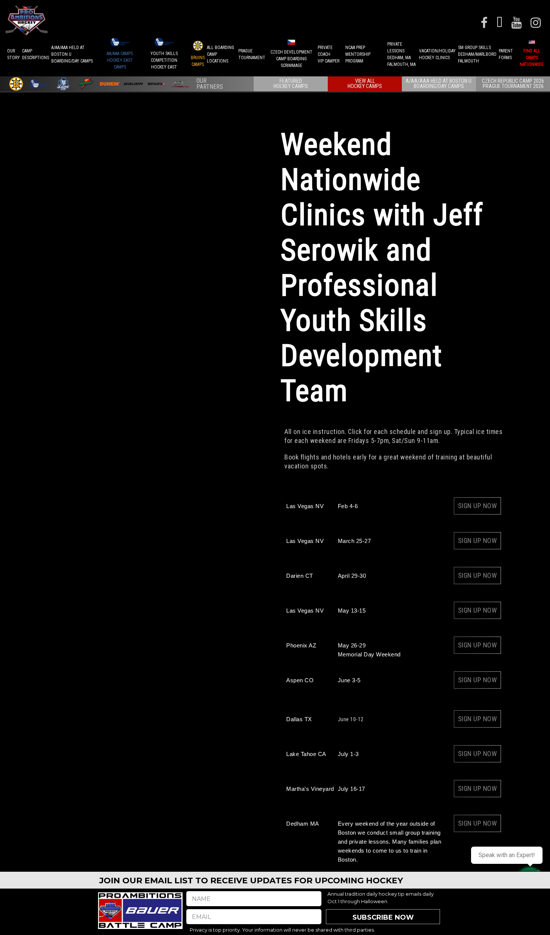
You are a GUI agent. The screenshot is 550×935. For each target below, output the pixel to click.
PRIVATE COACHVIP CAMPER (328, 54)
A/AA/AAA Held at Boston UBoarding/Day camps (72, 54)
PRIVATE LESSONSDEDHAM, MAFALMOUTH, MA (401, 54)
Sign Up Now (477, 506)
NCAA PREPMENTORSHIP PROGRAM (357, 54)
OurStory (13, 54)
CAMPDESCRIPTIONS (35, 54)
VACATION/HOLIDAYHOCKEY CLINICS (437, 54)
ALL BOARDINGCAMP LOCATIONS (220, 54)
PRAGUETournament (251, 54)
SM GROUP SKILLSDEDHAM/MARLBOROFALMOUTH (477, 54)
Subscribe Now (383, 917)
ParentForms (506, 54)
